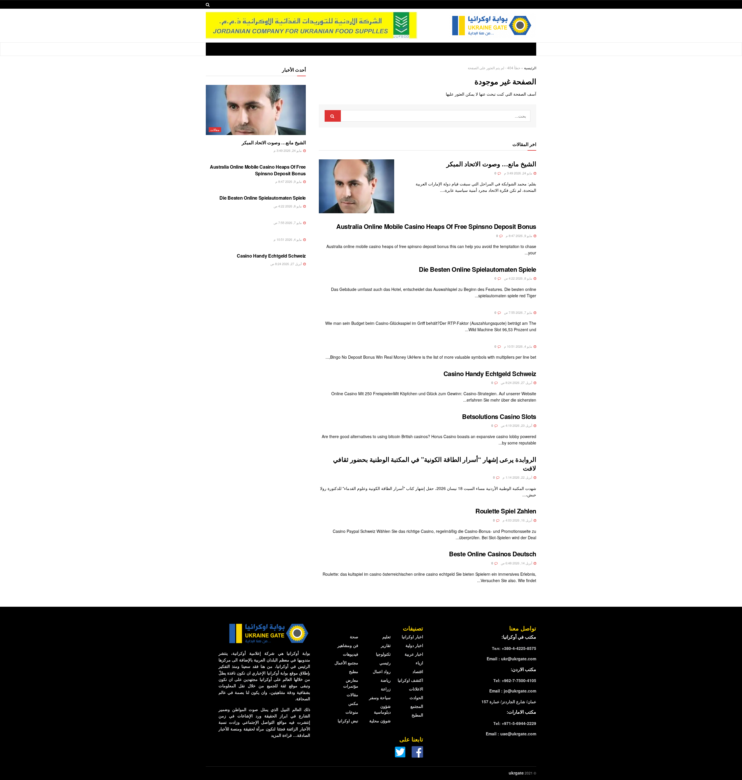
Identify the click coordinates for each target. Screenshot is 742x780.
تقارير (386, 645)
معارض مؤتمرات (350, 683)
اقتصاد (417, 671)
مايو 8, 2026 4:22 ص (518, 278)
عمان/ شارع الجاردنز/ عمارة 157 (508, 701)
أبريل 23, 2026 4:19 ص (517, 425)
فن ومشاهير (347, 645)
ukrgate (516, 773)
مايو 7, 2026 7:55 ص (518, 312)
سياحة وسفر (380, 697)
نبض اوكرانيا (348, 720)
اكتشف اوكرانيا (410, 680)
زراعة (386, 689)
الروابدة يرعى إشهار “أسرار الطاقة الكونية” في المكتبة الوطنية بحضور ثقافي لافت (434, 464)
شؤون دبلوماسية (382, 709)
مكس (353, 703)
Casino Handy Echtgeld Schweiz (489, 373)
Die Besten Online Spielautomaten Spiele (477, 269)
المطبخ (417, 715)
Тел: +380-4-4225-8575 (514, 648)
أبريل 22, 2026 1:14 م (518, 477)
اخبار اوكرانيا (412, 636)
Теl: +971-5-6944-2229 (514, 723)
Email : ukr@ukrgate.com (511, 658)
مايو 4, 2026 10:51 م (518, 346)
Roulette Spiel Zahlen (505, 510)
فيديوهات (350, 654)
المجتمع (416, 706)
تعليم (386, 636)
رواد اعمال (382, 671)
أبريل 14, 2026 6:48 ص (517, 563)
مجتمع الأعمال (346, 663)
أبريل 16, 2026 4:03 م (518, 520)
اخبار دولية (414, 645)
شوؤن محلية (380, 720)
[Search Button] (333, 116)
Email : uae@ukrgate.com (511, 734)
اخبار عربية (414, 654)
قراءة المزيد (281, 735)
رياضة (386, 680)
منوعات (351, 712)
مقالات (214, 129)
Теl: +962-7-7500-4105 (514, 680)
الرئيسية (530, 67)
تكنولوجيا (383, 654)
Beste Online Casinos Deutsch (492, 553)
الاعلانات (416, 689)
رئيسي (385, 663)
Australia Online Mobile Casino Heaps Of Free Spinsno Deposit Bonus (436, 226)
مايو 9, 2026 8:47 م (519, 235)
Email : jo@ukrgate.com (512, 691)
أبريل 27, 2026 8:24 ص (517, 382)
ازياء (419, 663)
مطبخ (353, 671)
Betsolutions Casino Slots (499, 416)
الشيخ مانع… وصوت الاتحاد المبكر (491, 163)
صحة (354, 636)
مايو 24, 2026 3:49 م (518, 173)
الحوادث (416, 697)
